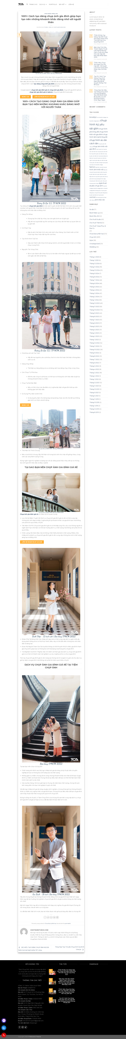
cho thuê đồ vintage (101, 117)
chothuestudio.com (60, 27)
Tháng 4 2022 (94, 369)
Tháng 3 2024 (94, 293)
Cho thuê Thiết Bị (95, 223)
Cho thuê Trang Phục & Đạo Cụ (97, 227)
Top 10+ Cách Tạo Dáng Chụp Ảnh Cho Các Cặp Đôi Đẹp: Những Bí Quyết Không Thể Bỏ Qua (100, 80)
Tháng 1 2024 (94, 300)
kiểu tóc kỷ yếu (96, 174)
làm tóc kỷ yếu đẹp (95, 178)
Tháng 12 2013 (94, 409)
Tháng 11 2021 (94, 386)
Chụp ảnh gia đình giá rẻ (29, 514)
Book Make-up (94, 213)
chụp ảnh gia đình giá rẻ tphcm (41, 92)
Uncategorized (94, 244)
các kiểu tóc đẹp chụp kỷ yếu (101, 162)
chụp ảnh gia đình (56, 90)
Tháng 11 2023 (94, 306)
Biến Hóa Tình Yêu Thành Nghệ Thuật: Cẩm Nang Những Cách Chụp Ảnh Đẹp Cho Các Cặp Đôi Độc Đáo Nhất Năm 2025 (101, 52)
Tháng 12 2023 (94, 303)
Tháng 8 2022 (94, 356)
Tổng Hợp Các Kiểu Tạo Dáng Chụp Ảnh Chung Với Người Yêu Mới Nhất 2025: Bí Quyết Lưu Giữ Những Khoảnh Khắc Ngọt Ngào (101, 95)
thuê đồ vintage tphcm (98, 188)
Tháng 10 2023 (94, 310)
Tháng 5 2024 (94, 287)
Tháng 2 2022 (94, 376)
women (92, 197)
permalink (68, 923)
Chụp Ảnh (92, 237)
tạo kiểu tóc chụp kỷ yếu (98, 195)
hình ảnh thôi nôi (96, 170)
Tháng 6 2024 (94, 283)
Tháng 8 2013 (94, 412)
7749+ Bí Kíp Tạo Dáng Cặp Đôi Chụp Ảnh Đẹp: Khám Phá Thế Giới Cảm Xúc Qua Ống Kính (101, 38)
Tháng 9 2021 (94, 392)
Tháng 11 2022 (94, 346)
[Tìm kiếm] (27, 4)
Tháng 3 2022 (94, 373)
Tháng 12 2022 (94, 343)
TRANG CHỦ (33, 4)
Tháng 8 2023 (94, 316)
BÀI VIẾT (62, 4)
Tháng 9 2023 (94, 313)
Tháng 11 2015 (94, 399)
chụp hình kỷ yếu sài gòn (98, 124)
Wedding (92, 247)
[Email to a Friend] (51, 917)
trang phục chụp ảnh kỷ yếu (95, 192)
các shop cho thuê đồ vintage (96, 164)
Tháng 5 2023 (94, 326)
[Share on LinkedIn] (57, 917)
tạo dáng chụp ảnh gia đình (44, 84)
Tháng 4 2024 (94, 290)
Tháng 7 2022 (94, 359)
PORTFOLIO (53, 4)
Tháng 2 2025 (94, 257)
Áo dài (91, 209)
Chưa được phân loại (51, 13)
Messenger (33, 1023)
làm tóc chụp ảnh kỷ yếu (97, 176)
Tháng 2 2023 (94, 336)
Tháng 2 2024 (94, 296)
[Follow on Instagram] (22, 1027)
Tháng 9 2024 (94, 273)
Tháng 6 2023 (94, 323)
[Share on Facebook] (45, 917)
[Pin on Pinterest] (54, 917)
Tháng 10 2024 (94, 270)
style (100, 183)
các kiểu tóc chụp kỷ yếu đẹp (99, 156)
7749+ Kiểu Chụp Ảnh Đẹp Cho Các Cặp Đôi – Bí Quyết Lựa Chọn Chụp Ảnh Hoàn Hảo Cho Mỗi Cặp (101, 67)
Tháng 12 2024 (94, 263)
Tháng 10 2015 (94, 402)
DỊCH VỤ (42, 4)
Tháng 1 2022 (94, 379)
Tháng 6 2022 (94, 363)
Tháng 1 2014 (93, 406)
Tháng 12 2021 (94, 382)
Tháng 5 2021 (94, 396)
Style (91, 240)
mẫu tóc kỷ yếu (98, 181)
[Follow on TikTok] (25, 1027)
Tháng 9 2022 (94, 353)
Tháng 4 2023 (94, 330)
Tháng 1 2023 (94, 339)
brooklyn (93, 117)
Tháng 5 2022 (94, 366)
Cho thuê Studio (95, 219)
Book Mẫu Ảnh (94, 216)
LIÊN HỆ (71, 4)
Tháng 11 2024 (94, 267)
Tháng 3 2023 (94, 333)
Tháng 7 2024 (94, 280)
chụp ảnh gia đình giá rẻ (40, 90)
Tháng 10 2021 (94, 389)
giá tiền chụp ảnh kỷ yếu (101, 167)
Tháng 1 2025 (94, 260)
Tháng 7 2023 (94, 320)
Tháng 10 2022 (94, 349)
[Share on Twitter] (48, 917)
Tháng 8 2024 (94, 277)
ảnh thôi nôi (100, 200)
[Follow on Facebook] (19, 1027)
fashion (92, 167)
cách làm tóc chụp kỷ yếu (97, 151)
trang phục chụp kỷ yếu (101, 190)
